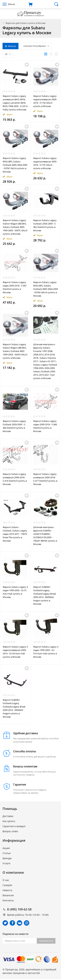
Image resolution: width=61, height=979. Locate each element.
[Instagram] (26, 923)
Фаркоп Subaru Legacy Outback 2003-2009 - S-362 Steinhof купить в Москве (45, 225)
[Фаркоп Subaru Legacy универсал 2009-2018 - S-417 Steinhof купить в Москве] (45, 454)
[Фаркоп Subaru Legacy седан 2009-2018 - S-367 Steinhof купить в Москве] (15, 263)
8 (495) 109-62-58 (19, 909)
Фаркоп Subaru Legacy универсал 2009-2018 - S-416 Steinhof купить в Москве (15, 479)
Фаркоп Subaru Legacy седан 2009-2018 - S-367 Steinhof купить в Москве (14, 287)
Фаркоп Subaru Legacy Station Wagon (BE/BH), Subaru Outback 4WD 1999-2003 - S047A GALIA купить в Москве (15, 351)
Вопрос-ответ (10, 831)
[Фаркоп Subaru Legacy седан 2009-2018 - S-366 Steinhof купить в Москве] (45, 401)
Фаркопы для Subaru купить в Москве (25, 23)
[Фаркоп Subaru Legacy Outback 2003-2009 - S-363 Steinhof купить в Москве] (15, 401)
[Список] (51, 54)
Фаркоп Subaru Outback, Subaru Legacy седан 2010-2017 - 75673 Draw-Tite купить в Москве (15, 534)
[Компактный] (56, 54)
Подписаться (46, 940)
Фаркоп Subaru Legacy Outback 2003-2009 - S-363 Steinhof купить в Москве (14, 426)
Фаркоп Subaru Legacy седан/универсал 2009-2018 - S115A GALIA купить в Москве (45, 101)
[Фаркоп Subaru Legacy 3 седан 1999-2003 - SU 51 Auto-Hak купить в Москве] (15, 567)
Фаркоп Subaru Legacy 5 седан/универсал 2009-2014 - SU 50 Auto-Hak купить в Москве (15, 651)
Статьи (7, 853)
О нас (6, 880)
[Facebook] (12, 923)
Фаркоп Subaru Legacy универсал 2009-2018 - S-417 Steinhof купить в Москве (45, 479)
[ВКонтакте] (19, 923)
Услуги (6, 863)
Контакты (8, 900)
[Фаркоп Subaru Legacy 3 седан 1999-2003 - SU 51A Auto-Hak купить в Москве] (45, 627)
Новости (7, 890)
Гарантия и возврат (14, 826)
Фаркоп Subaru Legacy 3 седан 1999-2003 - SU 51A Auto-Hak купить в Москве (45, 651)
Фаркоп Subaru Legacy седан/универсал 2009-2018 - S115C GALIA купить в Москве (45, 163)
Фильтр (12, 46)
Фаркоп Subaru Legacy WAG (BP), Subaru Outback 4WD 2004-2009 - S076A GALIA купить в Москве (45, 289)
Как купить (9, 821)
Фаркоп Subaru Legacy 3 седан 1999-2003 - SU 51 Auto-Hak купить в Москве (15, 592)
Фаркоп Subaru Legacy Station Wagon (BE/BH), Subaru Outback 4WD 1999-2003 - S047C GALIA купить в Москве (15, 227)
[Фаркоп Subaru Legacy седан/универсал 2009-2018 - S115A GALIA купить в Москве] (45, 76)
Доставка (8, 816)
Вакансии (8, 895)
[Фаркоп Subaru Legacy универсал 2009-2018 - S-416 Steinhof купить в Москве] (15, 454)
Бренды (7, 858)
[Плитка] (46, 54)
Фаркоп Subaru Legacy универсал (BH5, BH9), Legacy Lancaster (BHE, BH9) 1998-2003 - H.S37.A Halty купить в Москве (15, 102)
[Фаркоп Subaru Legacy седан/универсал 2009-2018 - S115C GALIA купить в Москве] (45, 138)
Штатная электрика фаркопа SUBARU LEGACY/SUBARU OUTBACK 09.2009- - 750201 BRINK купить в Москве (45, 536)
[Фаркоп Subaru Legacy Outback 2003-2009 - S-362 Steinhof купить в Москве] (45, 200)
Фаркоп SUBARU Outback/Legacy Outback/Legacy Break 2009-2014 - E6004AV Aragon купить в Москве (14, 708)
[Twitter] (5, 923)
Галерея (7, 885)
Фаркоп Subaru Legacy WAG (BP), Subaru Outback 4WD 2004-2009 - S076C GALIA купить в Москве (15, 165)
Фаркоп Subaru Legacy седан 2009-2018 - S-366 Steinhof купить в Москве (45, 426)
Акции (6, 848)
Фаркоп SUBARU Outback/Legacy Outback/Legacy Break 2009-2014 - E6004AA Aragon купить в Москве (44, 595)
